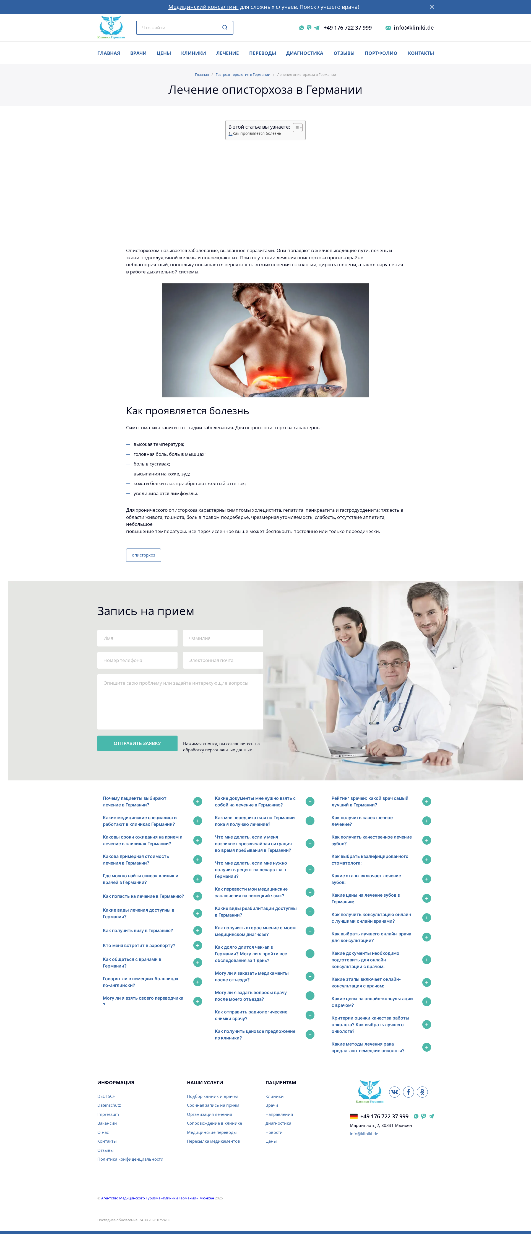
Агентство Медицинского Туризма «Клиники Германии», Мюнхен (157, 1198)
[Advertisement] (265, 194)
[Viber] (309, 27)
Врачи (272, 1105)
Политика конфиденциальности (130, 1159)
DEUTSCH (106, 1096)
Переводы (262, 53)
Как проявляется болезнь (257, 133)
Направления (279, 1114)
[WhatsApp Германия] (416, 1116)
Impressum (108, 1114)
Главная (202, 74)
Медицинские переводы (212, 1132)
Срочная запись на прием (213, 1105)
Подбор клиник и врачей (212, 1096)
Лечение (227, 53)
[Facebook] (408, 1092)
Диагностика (304, 53)
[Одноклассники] (422, 1092)
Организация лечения (209, 1114)
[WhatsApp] (301, 27)
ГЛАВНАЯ (108, 53)
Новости (274, 1132)
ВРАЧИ (138, 53)
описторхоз (143, 555)
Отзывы (344, 53)
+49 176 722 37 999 (348, 27)
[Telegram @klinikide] (316, 27)
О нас (103, 1132)
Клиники (193, 53)
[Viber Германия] (423, 1116)
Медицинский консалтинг (203, 7)
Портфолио (381, 53)
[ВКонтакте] (394, 1092)
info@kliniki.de (414, 27)
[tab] (151, 801)
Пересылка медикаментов (213, 1141)
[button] (432, 7)
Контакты (421, 53)
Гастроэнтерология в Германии (243, 74)
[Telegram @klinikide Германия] (431, 1116)
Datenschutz (109, 1105)
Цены (271, 1141)
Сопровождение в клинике (214, 1123)
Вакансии (107, 1123)
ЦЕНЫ (164, 53)
